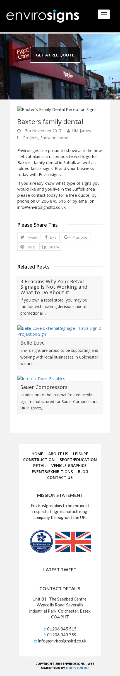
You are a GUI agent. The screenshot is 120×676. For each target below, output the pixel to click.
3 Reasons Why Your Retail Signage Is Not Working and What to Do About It (53, 287)
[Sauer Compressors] (60, 378)
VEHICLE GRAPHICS (69, 465)
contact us (60, 477)
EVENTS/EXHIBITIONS (52, 471)
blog (83, 471)
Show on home (54, 137)
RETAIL (39, 465)
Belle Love (32, 342)
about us (58, 453)
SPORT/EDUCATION (78, 459)
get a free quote (55, 55)
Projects (30, 137)
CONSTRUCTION (39, 459)
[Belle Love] (60, 331)
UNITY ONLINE (77, 668)
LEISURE (80, 453)
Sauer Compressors (44, 387)
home (37, 453)
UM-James (81, 130)
